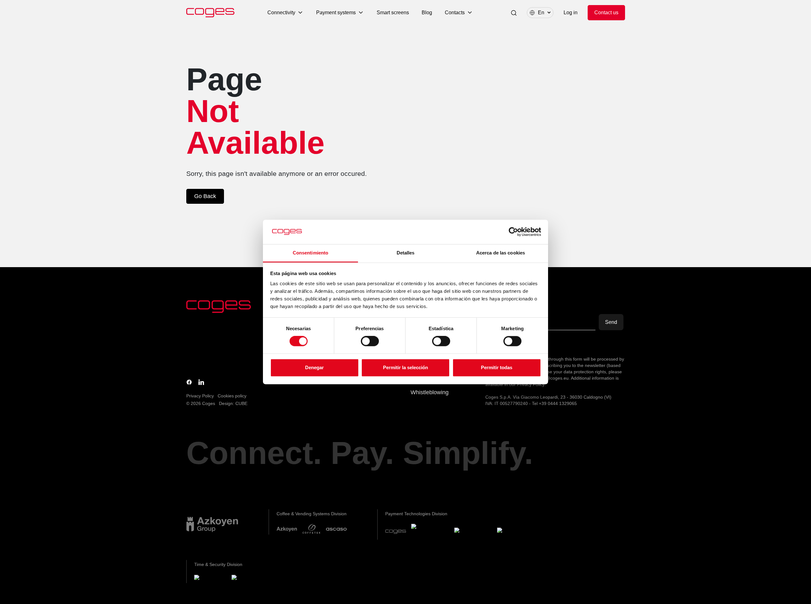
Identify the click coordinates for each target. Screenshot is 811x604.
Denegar (314, 367)
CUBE (241, 403)
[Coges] (395, 531)
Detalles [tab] (406, 252)
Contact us (606, 12)
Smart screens (393, 12)
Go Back (205, 196)
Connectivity (281, 12)
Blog (427, 12)
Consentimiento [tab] (310, 252)
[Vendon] (514, 532)
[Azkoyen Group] (212, 524)
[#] (248, 578)
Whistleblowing (430, 392)
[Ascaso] (336, 529)
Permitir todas (496, 367)
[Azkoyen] (287, 529)
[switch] (370, 341)
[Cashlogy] (473, 532)
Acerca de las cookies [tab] (500, 252)
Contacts (455, 12)
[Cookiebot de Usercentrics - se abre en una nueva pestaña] (513, 232)
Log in (571, 12)
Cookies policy (232, 395)
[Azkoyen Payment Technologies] (430, 531)
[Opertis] (210, 578)
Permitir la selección (405, 367)
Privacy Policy (200, 395)
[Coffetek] (311, 529)
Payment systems (336, 12)
